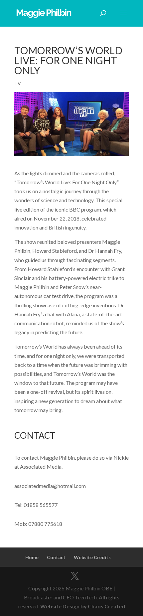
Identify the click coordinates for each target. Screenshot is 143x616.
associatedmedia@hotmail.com (50, 486)
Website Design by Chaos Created (82, 606)
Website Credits (92, 557)
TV (17, 83)
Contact (56, 557)
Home (32, 557)
